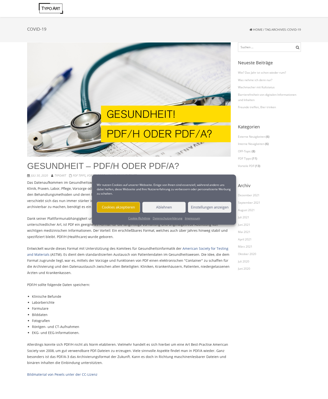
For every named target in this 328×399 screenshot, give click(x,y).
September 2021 (249, 203)
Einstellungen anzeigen (210, 207)
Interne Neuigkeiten (251, 144)
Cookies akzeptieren (118, 207)
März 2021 (245, 246)
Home (257, 29)
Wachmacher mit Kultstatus (256, 87)
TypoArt (60, 175)
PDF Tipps (79, 175)
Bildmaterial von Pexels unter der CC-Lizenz (62, 374)
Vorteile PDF (246, 166)
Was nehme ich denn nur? (255, 80)
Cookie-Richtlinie (139, 218)
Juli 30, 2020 (39, 175)
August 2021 (246, 210)
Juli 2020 (243, 261)
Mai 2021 (244, 232)
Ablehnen (164, 207)
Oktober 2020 (247, 254)
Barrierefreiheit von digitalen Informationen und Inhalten (267, 97)
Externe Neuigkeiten (251, 137)
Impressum (192, 218)
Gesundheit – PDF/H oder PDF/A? (103, 166)
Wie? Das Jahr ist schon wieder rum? (262, 73)
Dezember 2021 (249, 195)
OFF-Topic (244, 151)
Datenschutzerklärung (167, 218)
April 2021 (245, 239)
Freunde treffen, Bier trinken (257, 107)
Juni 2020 (244, 269)
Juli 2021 (243, 217)
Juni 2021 (244, 225)
